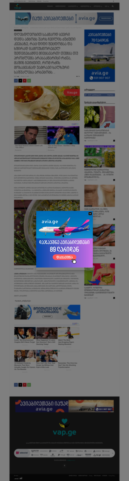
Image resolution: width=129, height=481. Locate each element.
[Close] (90, 213)
